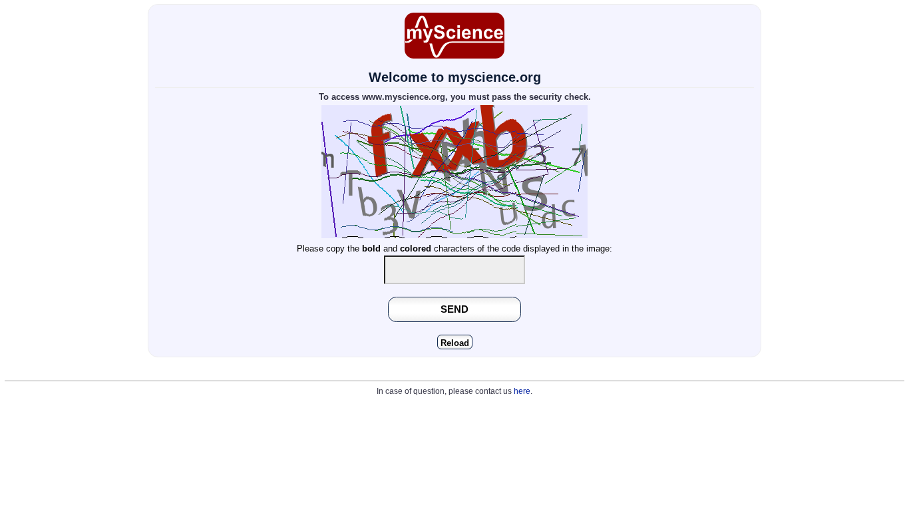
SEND (454, 309)
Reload (455, 343)
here (522, 391)
